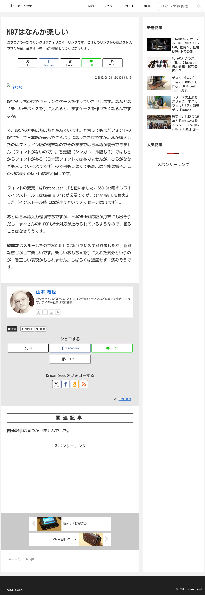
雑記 (13, 329)
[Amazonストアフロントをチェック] (51, 312)
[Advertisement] (70, 477)
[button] (198, 6)
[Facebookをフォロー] (45, 312)
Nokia (42, 329)
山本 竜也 (46, 292)
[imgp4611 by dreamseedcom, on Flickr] (17, 87)
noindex (29, 329)
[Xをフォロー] (38, 312)
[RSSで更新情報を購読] (57, 312)
